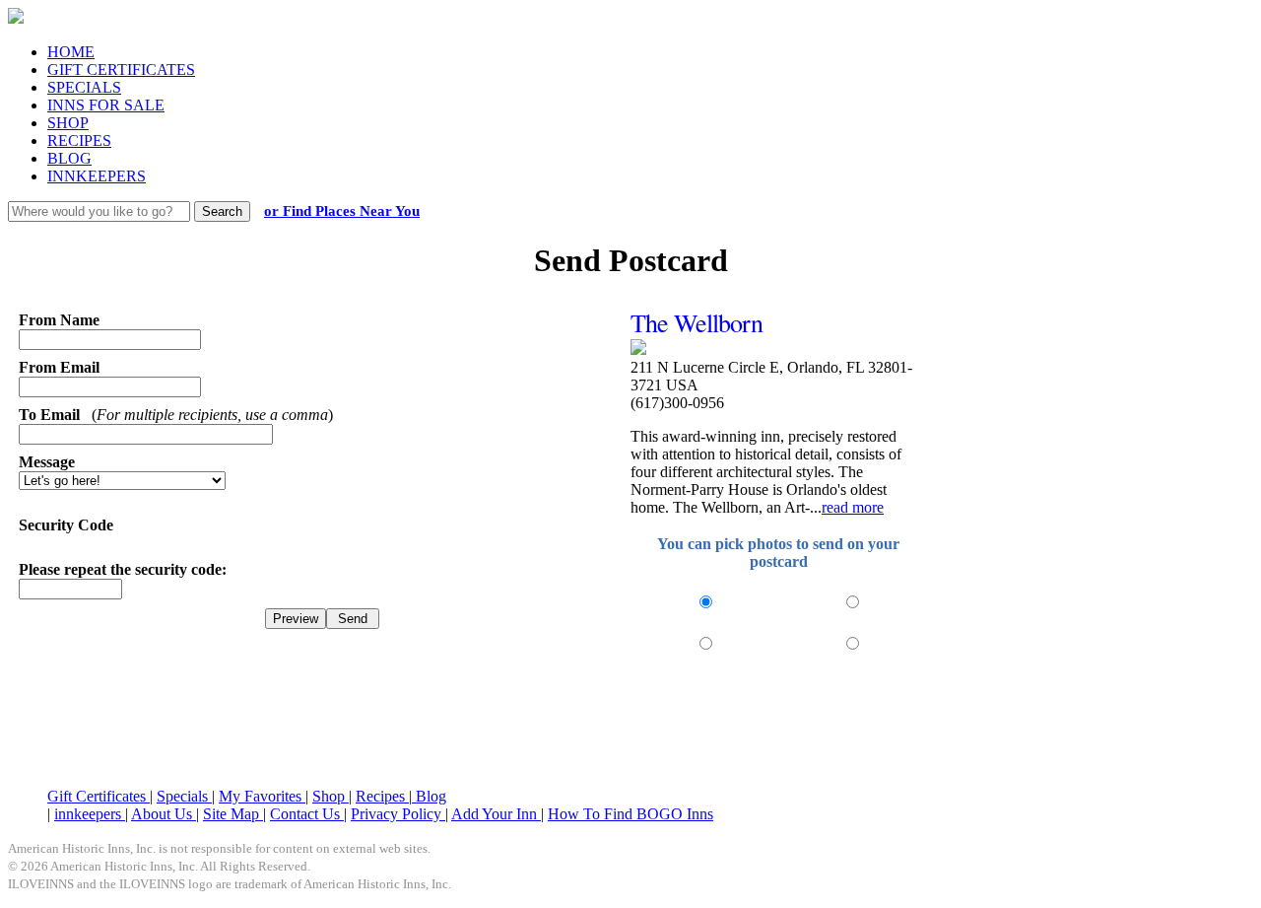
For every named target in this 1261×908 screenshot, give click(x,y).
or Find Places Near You (342, 211)
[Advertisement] (630, 723)
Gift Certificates (98, 796)
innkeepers (89, 813)
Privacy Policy (398, 813)
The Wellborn (696, 322)
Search (222, 211)
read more (853, 507)
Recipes (382, 796)
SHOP (68, 122)
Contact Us (307, 813)
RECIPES (79, 140)
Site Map (233, 813)
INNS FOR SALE (106, 105)
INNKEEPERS (96, 176)
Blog (429, 796)
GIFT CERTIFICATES (121, 69)
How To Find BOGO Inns (630, 813)
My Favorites (262, 796)
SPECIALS (84, 87)
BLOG (69, 158)
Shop (330, 796)
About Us (163, 813)
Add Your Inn (496, 813)
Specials (184, 796)
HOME (71, 51)
